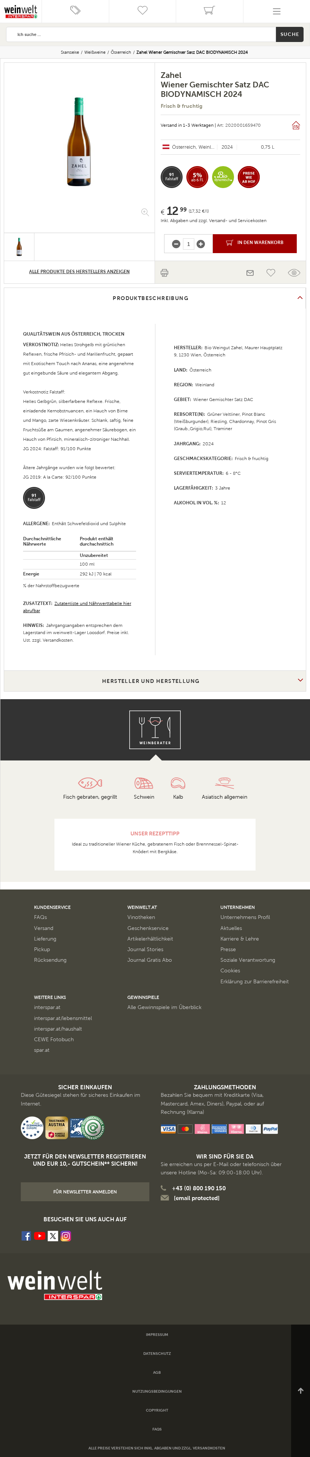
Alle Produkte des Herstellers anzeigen (79, 271)
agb (157, 1372)
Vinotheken (141, 917)
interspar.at (47, 1007)
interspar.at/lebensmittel (63, 1018)
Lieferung (45, 939)
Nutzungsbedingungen (157, 1391)
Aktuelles (231, 928)
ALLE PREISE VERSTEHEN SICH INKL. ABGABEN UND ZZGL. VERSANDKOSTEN (156, 1448)
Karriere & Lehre (239, 939)
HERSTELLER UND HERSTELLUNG (151, 681)
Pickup (42, 949)
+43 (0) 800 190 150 (199, 1188)
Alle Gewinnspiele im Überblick (164, 1007)
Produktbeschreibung (151, 298)
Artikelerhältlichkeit (150, 939)
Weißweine (94, 52)
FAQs (40, 917)
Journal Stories (145, 949)
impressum (157, 1335)
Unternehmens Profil (245, 917)
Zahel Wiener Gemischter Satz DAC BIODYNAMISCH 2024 (192, 52)
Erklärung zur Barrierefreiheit (254, 981)
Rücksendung (50, 960)
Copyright (157, 1410)
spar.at (42, 1050)
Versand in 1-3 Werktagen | (188, 125)
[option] (79, 142)
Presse (228, 949)
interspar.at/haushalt (58, 1029)
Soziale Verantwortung (247, 960)
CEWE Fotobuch (54, 1039)
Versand (43, 928)
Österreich (121, 52)
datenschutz (157, 1353)
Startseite (70, 52)
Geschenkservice (148, 928)
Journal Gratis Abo (149, 960)
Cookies (230, 970)
